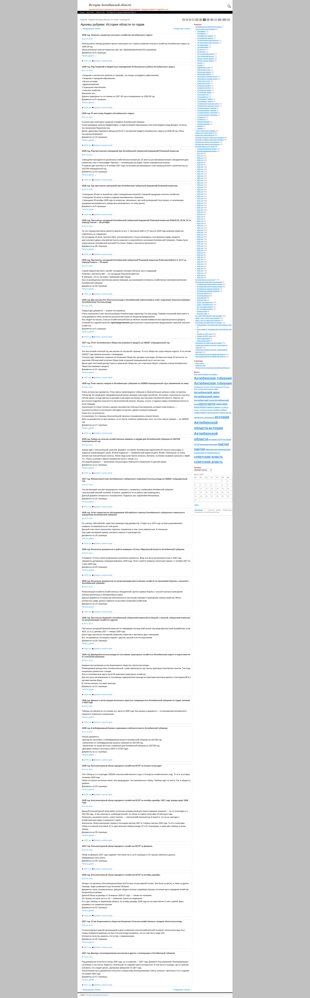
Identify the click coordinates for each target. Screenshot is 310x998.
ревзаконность (200, 453)
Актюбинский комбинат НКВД (208, 389)
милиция (204, 445)
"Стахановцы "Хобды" (205, 99)
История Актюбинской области (110, 5)
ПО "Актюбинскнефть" (205, 307)
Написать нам (100, 12)
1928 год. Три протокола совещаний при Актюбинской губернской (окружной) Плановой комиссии (130, 186)
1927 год (87, 377)
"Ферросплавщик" (203, 122)
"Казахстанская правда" (206, 58)
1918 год (200, 158)
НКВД (218, 404)
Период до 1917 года (204, 334)
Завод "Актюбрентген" (205, 302)
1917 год (200, 153)
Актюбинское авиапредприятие (208, 289)
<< (184, 20)
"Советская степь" (203, 81)
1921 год (200, 171)
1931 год (200, 217)
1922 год (200, 176)
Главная (82, 12)
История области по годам (205, 146)
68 (208, 20)
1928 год (87, 61)
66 (201, 20)
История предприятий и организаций (208, 282)
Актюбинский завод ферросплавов (209, 284)
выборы (216, 410)
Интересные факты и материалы (207, 142)
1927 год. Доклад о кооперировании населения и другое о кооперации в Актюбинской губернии (128, 953)
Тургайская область (206, 410)
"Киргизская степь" (204, 67)
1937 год (200, 244)
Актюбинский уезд (204, 400)
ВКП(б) (203, 404)
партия (223, 444)
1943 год (200, 271)
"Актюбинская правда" (205, 36)
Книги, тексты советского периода (207, 318)
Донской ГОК (201, 298)
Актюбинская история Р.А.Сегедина (208, 27)
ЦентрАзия (199, 510)
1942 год (200, 266)
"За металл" (201, 49)
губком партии (212, 413)
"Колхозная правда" (204, 72)
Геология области (203, 293)
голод (197, 413)
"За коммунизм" (203, 45)
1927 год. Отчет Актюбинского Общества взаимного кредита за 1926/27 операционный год (126, 343)
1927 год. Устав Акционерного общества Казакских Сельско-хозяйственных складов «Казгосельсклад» (132, 921)
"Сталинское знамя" (204, 90)
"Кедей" (200, 63)
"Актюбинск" (201, 31)
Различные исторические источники (208, 323)
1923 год (200, 180)
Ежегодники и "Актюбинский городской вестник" (214, 325)
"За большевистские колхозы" (208, 40)
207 (219, 20)
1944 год (200, 275)
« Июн (196, 505)
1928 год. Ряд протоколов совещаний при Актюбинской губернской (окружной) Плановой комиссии (130, 151)
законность (199, 418)
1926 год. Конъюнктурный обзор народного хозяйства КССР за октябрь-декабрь (121, 875)
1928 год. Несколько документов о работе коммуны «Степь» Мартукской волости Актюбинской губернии (133, 549)
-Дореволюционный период (207, 149)
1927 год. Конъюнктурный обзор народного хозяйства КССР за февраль (117, 846)
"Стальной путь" (203, 95)
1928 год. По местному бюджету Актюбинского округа (108, 113)
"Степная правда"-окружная (207, 113)
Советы (209, 407)
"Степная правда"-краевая (206, 108)
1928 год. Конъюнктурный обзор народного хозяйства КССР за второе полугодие (122, 766)
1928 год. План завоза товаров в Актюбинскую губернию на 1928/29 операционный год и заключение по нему (135, 383)
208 (224, 20)
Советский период (203, 338)
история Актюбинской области (211, 422)
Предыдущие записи (91, 29)
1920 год (200, 167)
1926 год (87, 916)
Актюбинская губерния (213, 378)
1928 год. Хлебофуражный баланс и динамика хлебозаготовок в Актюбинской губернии (124, 728)
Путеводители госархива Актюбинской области (121, 12)
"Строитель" (201, 117)
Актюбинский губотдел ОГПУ (203, 387)
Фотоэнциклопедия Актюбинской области (210, 354)
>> (228, 20)
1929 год (200, 207)
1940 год (200, 257)
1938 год (200, 248)
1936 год (200, 239)
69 (212, 20)
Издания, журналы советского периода (209, 137)
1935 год (200, 235)
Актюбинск (205, 374)
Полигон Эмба (202, 311)
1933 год (200, 225)
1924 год (200, 185)
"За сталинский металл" (206, 54)
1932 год (200, 221)
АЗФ (195, 374)
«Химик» (200, 126)
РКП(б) (197, 407)
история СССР (216, 440)
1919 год (200, 162)
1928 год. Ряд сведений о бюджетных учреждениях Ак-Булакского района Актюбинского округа (128, 67)
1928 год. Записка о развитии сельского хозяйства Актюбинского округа (117, 35)
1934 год (200, 230)
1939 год (200, 253)
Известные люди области (204, 133)
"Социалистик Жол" (204, 86)
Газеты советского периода (205, 29)
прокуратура (211, 449)
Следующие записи (182, 29)
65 (197, 20)
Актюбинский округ (207, 392)
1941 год (200, 262)
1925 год (200, 189)
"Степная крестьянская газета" (208, 104)
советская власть (208, 457)
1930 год (200, 212)
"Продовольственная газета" (207, 76)
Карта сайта (90, 12)
